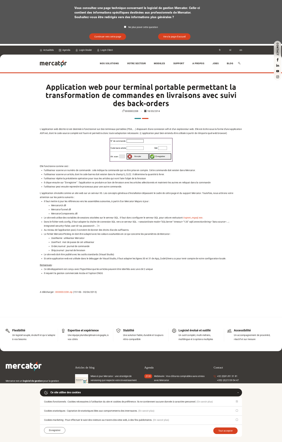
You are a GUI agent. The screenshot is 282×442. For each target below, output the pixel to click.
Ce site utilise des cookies (65, 392)
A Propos (198, 63)
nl (230, 50)
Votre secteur (136, 63)
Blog (230, 63)
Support (178, 63)
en (241, 50)
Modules (159, 63)
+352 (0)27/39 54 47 (228, 380)
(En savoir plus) (204, 401)
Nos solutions (109, 63)
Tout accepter (225, 430)
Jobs (215, 63)
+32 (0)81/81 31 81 (227, 376)
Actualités (48, 50)
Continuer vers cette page (107, 36)
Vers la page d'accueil (174, 36)
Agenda (66, 50)
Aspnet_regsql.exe (192, 217)
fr (220, 50)
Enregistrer (55, 430)
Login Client (107, 50)
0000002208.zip (64, 292)
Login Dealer (85, 50)
